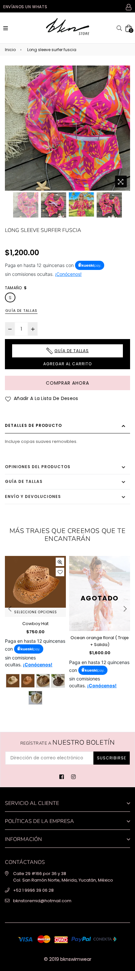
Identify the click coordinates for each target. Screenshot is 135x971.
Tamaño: (16, 288)
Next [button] (122, 121)
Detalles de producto (33, 425)
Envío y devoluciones (33, 496)
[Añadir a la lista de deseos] (60, 572)
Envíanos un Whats (25, 7)
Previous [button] (13, 121)
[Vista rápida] (60, 562)
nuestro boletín (67, 743)
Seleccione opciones (35, 612)
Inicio (10, 49)
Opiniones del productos (37, 466)
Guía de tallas (21, 310)
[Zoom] (121, 181)
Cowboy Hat (35, 623)
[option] (67, 128)
